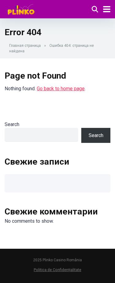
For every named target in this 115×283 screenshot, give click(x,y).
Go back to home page (61, 88)
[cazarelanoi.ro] (21, 8)
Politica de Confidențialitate (57, 269)
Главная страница (25, 45)
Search (12, 124)
